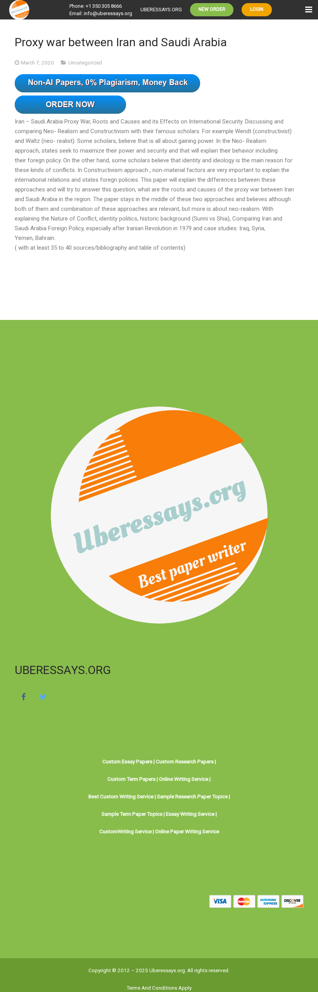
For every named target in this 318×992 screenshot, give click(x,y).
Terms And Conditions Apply (159, 988)
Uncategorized (85, 62)
